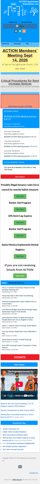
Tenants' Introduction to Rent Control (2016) (17, 410)
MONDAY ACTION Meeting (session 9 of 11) (20, 137)
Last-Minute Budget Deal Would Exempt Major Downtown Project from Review (19, 310)
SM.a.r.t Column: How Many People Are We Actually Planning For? (18, 289)
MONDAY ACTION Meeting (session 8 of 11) (20, 117)
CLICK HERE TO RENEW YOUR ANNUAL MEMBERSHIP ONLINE (20, 99)
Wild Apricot (17, 480)
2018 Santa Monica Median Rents (15, 435)
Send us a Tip (26, 22)
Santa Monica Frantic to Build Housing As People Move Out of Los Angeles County (17, 319)
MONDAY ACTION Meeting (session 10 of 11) (20, 146)
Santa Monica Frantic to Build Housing (16, 339)
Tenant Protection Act (11, 429)
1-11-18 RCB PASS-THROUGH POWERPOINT (19, 443)
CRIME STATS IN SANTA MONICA (14, 432)
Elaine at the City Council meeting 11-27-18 (17, 404)
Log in (21, 26)
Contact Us (13, 22)
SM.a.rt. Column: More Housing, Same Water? (19, 326)
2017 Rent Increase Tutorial (13, 449)
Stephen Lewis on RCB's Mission (13, 406)
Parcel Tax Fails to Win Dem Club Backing (17, 296)
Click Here (20, 196)
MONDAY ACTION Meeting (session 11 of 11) (20, 156)
